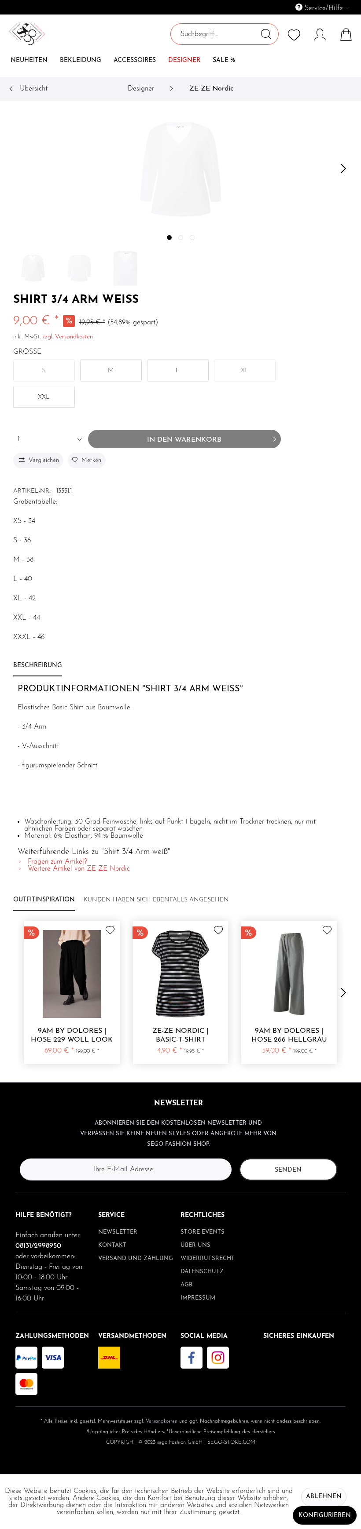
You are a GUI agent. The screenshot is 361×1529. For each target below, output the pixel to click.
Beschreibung (37, 665)
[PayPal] (26, 1358)
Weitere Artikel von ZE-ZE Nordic (78, 868)
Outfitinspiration (44, 900)
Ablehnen (324, 1496)
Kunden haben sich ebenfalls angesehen (156, 900)
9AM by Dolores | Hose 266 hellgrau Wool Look (289, 1036)
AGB (186, 1285)
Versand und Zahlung (135, 1258)
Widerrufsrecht (207, 1258)
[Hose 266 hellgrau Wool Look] (289, 974)
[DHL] (109, 1358)
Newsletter (117, 1232)
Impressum (197, 1298)
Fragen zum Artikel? (56, 861)
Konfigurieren (324, 1515)
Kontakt (112, 1245)
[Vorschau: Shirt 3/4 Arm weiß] (33, 268)
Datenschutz (202, 1272)
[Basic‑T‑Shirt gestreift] (180, 974)
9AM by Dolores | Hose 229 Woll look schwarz (72, 1036)
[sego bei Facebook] (191, 1358)
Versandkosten (161, 1421)
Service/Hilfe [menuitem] (323, 8)
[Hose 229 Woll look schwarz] (72, 974)
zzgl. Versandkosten (67, 337)
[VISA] (53, 1358)
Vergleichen (44, 460)
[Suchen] (266, 34)
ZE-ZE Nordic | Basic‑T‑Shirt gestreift (180, 1036)
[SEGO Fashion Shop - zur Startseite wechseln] (27, 53)
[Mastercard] (26, 1384)
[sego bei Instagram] (218, 1358)
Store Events (202, 1232)
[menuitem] (282, 7)
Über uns (195, 1245)
